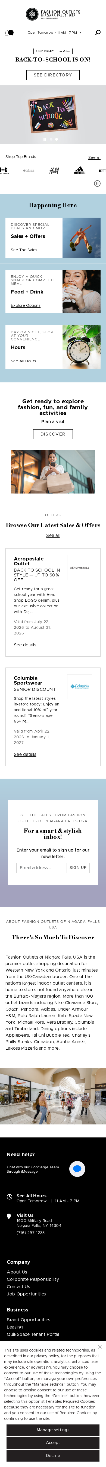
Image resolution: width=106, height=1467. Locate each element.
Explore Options (25, 306)
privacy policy (46, 1356)
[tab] (51, 139)
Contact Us (18, 1287)
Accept (53, 1443)
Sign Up (78, 868)
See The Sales (24, 250)
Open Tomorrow (41, 32)
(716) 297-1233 (31, 1233)
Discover (53, 434)
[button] (9, 32)
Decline (53, 1456)
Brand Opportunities (28, 1320)
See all (94, 158)
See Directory (53, 75)
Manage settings (53, 1430)
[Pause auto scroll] (97, 183)
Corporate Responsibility (33, 1279)
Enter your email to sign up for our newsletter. (53, 853)
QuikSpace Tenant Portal (33, 1334)
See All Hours (23, 361)
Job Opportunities (26, 1294)
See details (25, 645)
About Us (17, 1272)
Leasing (15, 1327)
